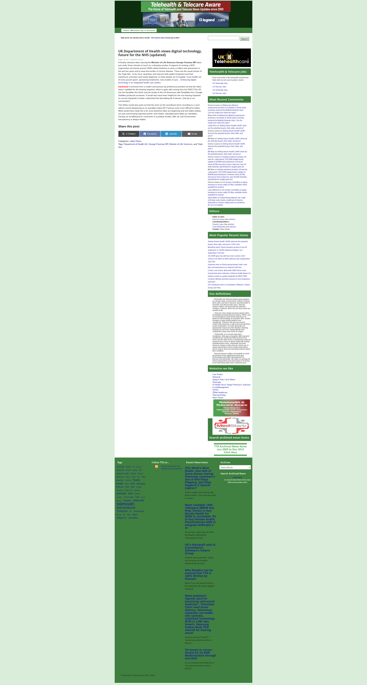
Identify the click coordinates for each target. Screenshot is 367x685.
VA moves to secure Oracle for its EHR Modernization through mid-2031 (200, 654)
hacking (120, 490)
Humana (137, 490)
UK (130, 511)
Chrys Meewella (218, 227)
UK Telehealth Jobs (220, 90)
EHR (132, 483)
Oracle (137, 494)
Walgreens (122, 518)
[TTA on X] (231, 408)
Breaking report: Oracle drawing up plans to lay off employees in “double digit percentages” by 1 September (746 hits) (227, 250)
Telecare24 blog (219, 395)
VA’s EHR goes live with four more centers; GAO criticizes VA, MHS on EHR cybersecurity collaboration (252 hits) (229, 259)
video (134, 514)
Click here (237, 477)
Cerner (133, 473)
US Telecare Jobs (219, 87)
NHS (130, 493)
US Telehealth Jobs (220, 83)
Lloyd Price (212, 126)
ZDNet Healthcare (219, 392)
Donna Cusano (218, 219)
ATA (140, 470)
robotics (119, 497)
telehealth (125, 503)
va (128, 514)
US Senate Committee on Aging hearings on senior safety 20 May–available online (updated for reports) (227, 184)
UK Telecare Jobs (219, 93)
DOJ (127, 484)
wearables (133, 518)
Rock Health (129, 497)
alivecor (138, 467)
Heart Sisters (217, 398)
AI (133, 467)
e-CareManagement (220, 387)
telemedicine (126, 507)
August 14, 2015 (124, 59)
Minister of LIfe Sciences (180, 144)
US (124, 515)
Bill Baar (211, 152)
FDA (127, 487)
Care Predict (217, 374)
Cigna (127, 477)
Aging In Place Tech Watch (223, 380)
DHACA (128, 480)
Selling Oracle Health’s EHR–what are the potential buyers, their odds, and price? (227, 133)
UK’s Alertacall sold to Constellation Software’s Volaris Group (200, 549)
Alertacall (216, 377)
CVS (138, 477)
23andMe (120, 467)
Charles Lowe (217, 224)
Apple (134, 470)
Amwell (128, 470)
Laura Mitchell (213, 190)
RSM (137, 497)
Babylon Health (123, 474)
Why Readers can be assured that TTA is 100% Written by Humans (199, 574)
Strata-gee (216, 382)
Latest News (135, 141)
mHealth (121, 493)
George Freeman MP (158, 144)
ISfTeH (215, 390)
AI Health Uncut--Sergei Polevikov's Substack (231, 385)
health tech (128, 490)
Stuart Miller (212, 198)
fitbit (133, 487)
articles (232, 219)
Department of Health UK (135, 144)
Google (138, 487)
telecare (138, 500)
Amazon (120, 470)
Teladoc (127, 500)
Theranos (122, 510)
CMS (133, 477)
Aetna (128, 467)
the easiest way (157, 38)
